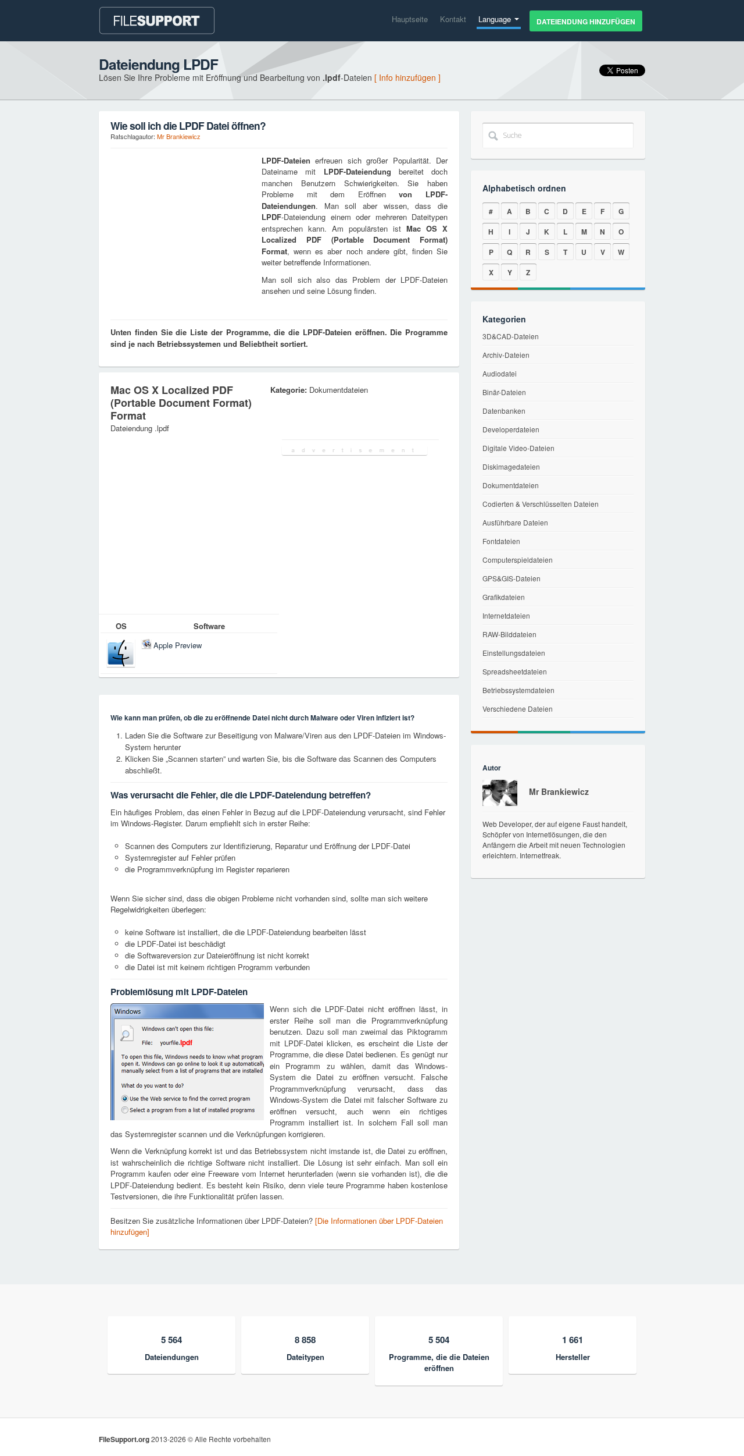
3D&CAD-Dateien (510, 336)
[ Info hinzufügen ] (407, 77)
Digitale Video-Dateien (518, 448)
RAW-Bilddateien (509, 634)
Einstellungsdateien (513, 653)
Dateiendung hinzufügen (585, 21)
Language (495, 18)
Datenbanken (503, 411)
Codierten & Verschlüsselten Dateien (540, 504)
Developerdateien (510, 429)
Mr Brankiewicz (179, 136)
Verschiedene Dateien (517, 708)
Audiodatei (499, 373)
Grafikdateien (503, 597)
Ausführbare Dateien (515, 522)
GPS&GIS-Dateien (511, 578)
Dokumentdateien (510, 485)
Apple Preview (177, 645)
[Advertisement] (183, 227)
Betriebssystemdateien (518, 690)
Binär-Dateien (504, 392)
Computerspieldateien (517, 559)
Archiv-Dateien (506, 355)
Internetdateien (506, 615)
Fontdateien (501, 541)
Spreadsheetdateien (514, 671)
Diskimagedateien (511, 466)
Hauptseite (410, 18)
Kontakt (453, 18)
